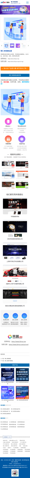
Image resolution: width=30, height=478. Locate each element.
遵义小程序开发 (6, 445)
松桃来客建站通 (20, 426)
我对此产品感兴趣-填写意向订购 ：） (16, 68)
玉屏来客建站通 (20, 422)
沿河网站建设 (5, 451)
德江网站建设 (27, 449)
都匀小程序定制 (14, 444)
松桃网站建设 (20, 451)
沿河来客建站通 (12, 426)
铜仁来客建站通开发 (15, 409)
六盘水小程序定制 (6, 442)
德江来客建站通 (4, 426)
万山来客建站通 (4, 429)
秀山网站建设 (5, 453)
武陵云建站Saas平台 (13, 440)
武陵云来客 (25, 445)
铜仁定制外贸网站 (9, 360)
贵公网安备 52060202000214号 (9, 467)
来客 (20, 445)
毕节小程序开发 (6, 444)
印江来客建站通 (20, 424)
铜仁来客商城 (8, 358)
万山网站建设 (15, 447)
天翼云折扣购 (22, 440)
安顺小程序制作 (15, 442)
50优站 (4, 447)
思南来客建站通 (12, 424)
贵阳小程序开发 (14, 445)
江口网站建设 (12, 451)
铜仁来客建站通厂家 (5, 411)
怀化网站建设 (12, 453)
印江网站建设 (12, 449)
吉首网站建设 (27, 451)
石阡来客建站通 (4, 424)
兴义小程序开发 (23, 442)
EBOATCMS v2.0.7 (22, 465)
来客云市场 (5, 440)
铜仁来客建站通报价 (15, 411)
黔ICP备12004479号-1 (22, 467)
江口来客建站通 (12, 422)
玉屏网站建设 (23, 447)
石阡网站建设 (5, 449)
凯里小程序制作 (22, 444)
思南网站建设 (20, 449)
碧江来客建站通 (4, 422)
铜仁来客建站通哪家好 (6, 413)
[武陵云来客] (15, 338)
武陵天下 (9, 447)
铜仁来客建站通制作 (5, 409)
